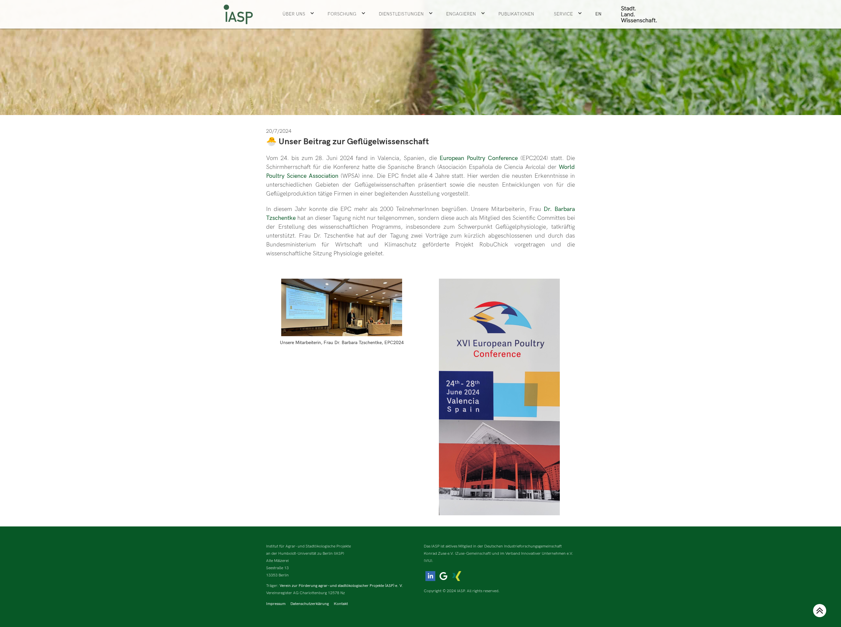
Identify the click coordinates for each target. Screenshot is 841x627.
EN (598, 14)
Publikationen (516, 14)
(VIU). (428, 560)
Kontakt (341, 603)
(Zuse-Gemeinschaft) (473, 553)
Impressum (275, 603)
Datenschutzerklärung (309, 603)
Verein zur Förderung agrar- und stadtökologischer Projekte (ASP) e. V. (341, 585)
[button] (298, 14)
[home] (238, 14)
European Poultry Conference (477, 158)
